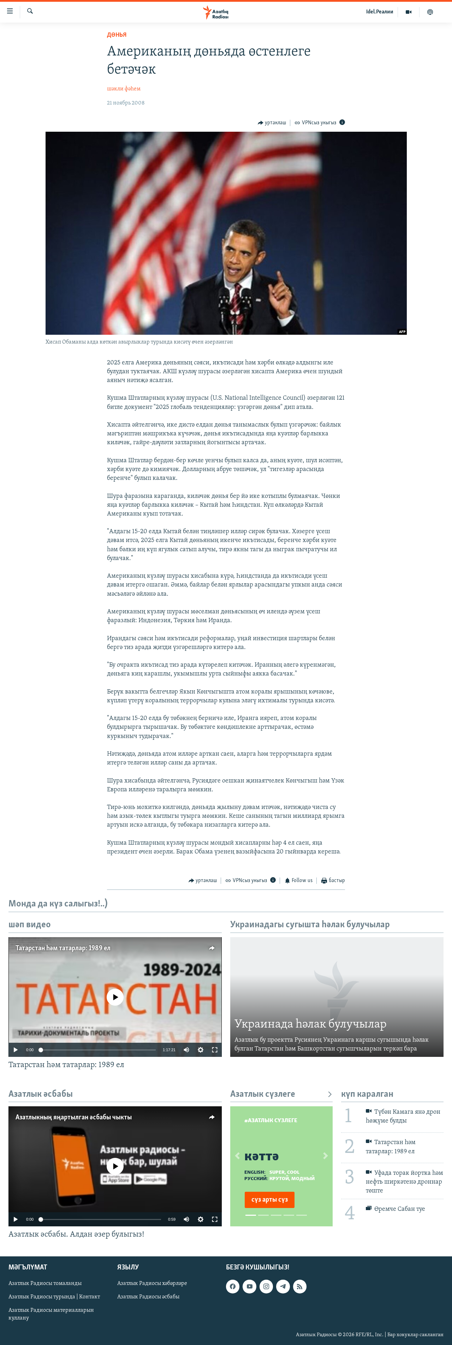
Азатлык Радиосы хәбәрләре (152, 1284)
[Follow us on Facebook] (232, 1286)
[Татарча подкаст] (430, 12)
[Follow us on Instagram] (266, 1286)
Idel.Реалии (379, 12)
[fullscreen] (215, 1050)
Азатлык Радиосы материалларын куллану (51, 1314)
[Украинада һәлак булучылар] (337, 997)
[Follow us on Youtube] (249, 1286)
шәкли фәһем (124, 89)
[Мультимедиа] (409, 12)
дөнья (116, 35)
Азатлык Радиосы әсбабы (148, 1297)
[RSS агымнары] (300, 1286)
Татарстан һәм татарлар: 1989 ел (63, 948)
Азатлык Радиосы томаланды (45, 1284)
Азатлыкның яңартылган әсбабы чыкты (74, 1117)
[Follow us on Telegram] (283, 1286)
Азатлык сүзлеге (262, 1094)
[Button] (272, 122)
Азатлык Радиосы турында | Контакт (54, 1297)
